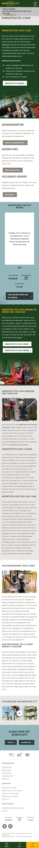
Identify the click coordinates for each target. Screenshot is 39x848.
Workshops (5, 779)
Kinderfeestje (6, 767)
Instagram (10, 826)
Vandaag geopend (16, 11)
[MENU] (35, 4)
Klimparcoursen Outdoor (10, 796)
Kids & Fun (5, 799)
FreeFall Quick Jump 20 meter (12, 790)
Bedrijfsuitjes (6, 770)
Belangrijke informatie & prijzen (13, 808)
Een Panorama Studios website (24, 836)
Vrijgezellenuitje (7, 776)
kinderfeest (6, 45)
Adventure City (10, 3)
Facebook (4, 826)
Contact (4, 811)
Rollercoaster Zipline (9, 788)
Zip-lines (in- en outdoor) (10, 793)
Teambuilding (6, 773)
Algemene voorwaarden (8, 836)
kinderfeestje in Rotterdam (19, 445)
